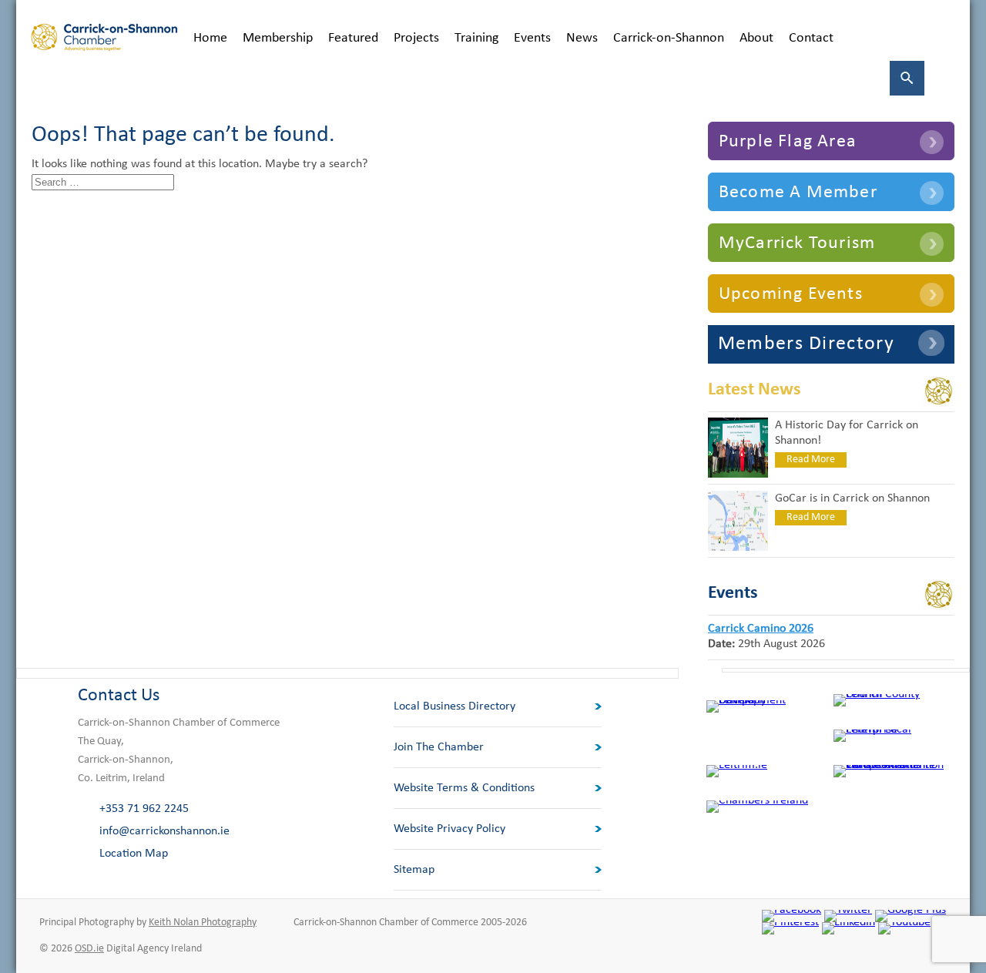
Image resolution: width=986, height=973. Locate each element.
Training (476, 38)
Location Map (133, 853)
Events (532, 38)
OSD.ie (89, 949)
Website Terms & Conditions (464, 788)
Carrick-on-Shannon (668, 38)
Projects (416, 38)
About (756, 38)
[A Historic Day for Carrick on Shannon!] (738, 474)
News (582, 38)
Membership (278, 38)
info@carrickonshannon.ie (164, 831)
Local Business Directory (454, 706)
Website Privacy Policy (449, 829)
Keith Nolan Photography (203, 922)
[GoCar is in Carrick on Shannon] (738, 548)
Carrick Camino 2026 (760, 628)
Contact (811, 38)
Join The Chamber (439, 747)
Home (210, 38)
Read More (810, 459)
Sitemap (414, 870)
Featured (353, 38)
